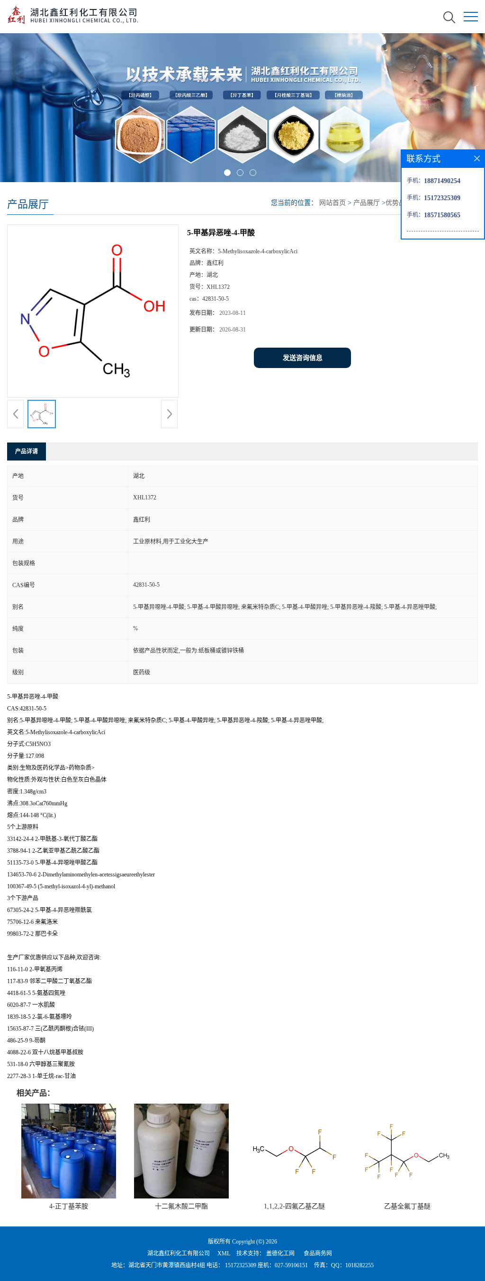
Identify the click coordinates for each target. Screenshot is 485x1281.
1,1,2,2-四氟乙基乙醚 (294, 1206)
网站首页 (332, 202)
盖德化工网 (280, 1253)
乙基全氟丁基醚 (407, 1206)
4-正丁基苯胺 (68, 1206)
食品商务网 (318, 1253)
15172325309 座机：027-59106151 (266, 1265)
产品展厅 (366, 202)
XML (223, 1253)
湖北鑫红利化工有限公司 (178, 1253)
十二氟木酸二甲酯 (181, 1206)
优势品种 (399, 202)
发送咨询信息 (303, 357)
